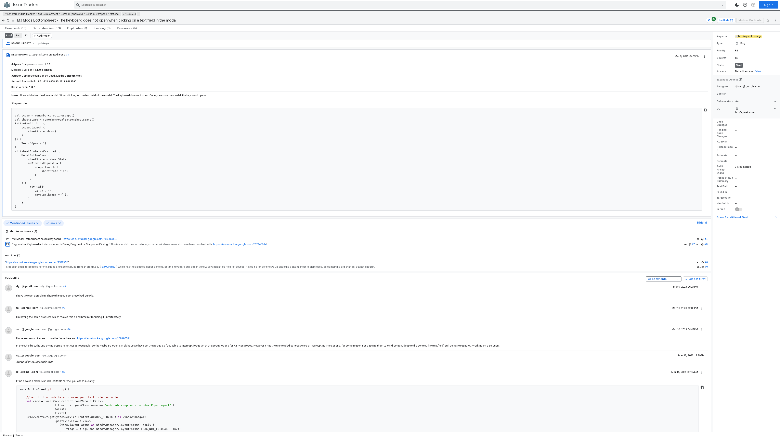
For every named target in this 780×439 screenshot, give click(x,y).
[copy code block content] (705, 109)
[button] (746, 43)
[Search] (78, 4)
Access (721, 71)
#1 (67, 54)
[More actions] (775, 20)
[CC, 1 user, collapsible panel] (755, 108)
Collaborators (725, 101)
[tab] (15, 28)
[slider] (713, 232)
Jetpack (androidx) (72, 14)
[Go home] (3, 20)
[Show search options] (722, 4)
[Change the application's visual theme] (737, 5)
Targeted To (724, 197)
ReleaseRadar (725, 149)
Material (114, 14)
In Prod (721, 209)
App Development (48, 14)
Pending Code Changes (722, 133)
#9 (706, 266)
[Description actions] (704, 56)
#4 (705, 238)
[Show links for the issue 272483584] (138, 14)
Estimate (722, 155)
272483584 (129, 14)
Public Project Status (721, 169)
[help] (745, 5)
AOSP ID (722, 141)
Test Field (722, 186)
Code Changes (722, 123)
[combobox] (400, 4)
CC (718, 108)
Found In (722, 192)
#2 (64, 286)
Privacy (7, 435)
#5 (63, 371)
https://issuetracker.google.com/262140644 (239, 244)
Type (720, 43)
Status (721, 65)
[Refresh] (8, 20)
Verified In (723, 203)
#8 (705, 244)
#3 (63, 307)
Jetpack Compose (96, 14)
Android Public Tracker (21, 14)
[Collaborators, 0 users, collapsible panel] (755, 101)
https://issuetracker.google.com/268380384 (90, 238)
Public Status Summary (725, 179)
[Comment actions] (701, 286)
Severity (721, 58)
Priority (721, 50)
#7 (693, 244)
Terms (19, 435)
